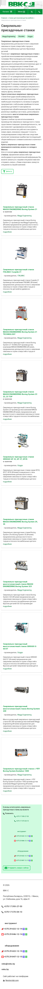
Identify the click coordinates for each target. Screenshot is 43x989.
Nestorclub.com (12, 980)
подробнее (7, 232)
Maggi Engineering (8, 36)
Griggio (30, 36)
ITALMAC (21, 36)
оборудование (22, 851)
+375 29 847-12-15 (22, 860)
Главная (4, 18)
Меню (20, 12)
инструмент (21, 831)
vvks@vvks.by (8, 964)
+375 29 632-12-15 (22, 856)
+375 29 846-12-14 (22, 841)
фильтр (9, 171)
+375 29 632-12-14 (22, 836)
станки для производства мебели (20, 18)
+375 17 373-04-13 (22, 821)
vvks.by (5, 969)
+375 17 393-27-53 (22, 816)
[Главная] (21, 6)
